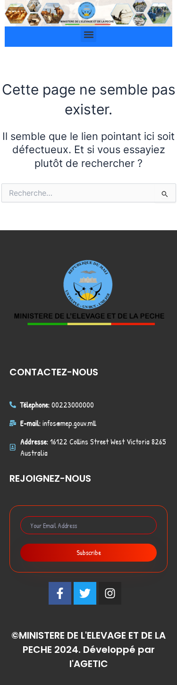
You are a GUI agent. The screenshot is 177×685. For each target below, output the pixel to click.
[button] (88, 34)
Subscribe (88, 552)
